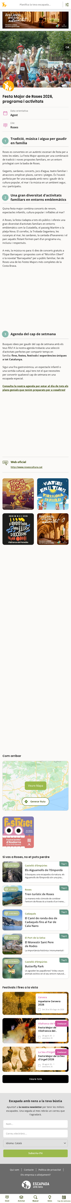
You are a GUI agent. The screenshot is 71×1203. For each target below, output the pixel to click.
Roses (28, 889)
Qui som (14, 1169)
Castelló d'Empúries (36, 865)
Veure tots (35, 1079)
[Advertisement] (35, 300)
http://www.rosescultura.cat (26, 467)
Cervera (42, 997)
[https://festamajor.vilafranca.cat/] (18, 529)
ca (67, 47)
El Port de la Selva (35, 937)
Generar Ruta (37, 801)
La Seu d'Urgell (46, 1052)
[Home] (3, 4)
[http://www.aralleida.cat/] (35, 20)
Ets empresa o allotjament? (36, 1174)
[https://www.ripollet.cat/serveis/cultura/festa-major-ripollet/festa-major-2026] (18, 494)
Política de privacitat (49, 1169)
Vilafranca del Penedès (51, 1023)
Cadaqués (30, 913)
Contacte (29, 1169)
